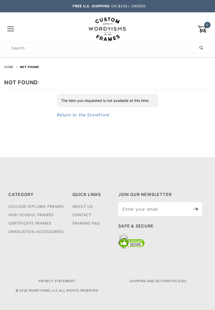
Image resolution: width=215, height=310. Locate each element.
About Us (82, 206)
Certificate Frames (29, 223)
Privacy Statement (57, 281)
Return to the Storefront (83, 114)
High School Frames (30, 215)
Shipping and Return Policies (158, 281)
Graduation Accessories (36, 231)
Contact (82, 215)
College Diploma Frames (36, 206)
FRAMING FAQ (86, 223)
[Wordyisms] (107, 29)
